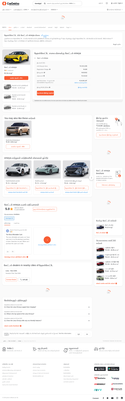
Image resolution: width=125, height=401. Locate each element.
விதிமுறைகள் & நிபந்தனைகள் (9, 373)
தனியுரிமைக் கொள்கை (7, 376)
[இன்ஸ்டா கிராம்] (117, 398)
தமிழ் (100, 3)
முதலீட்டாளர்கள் (6, 381)
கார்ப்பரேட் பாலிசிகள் (7, 379)
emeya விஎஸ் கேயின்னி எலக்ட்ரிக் (18, 192)
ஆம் (78, 334)
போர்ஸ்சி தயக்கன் (39, 181)
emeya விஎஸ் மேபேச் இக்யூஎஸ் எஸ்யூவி (76, 192)
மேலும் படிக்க (117, 44)
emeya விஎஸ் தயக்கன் (47, 192)
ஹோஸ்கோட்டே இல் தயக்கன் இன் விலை (47, 188)
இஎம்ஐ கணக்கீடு (82, 87)
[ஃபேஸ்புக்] (103, 398)
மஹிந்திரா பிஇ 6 (109, 247)
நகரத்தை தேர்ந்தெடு (115, 9)
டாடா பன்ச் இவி (109, 269)
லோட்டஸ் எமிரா (109, 225)
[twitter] (107, 398)
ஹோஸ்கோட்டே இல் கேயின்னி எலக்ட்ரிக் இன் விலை (18, 188)
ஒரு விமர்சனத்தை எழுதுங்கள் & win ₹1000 (45, 209)
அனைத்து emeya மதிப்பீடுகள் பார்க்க (15, 257)
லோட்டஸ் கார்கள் (101, 232)
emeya (4, 27)
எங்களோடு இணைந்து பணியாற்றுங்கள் (11, 370)
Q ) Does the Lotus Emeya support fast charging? (20, 307)
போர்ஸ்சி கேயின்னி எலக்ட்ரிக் (13, 181)
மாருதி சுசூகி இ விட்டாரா (112, 254)
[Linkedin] (122, 398)
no (87, 334)
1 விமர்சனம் (10, 70)
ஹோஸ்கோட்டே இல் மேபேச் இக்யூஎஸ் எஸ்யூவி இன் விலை (76, 188)
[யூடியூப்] (112, 398)
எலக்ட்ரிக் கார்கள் (110, 283)
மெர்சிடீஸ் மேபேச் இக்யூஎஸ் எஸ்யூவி (73, 181)
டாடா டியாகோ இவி (110, 276)
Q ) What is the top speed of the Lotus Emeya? (19, 314)
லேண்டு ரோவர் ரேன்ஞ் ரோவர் (13, 140)
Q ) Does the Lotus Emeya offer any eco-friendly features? (23, 320)
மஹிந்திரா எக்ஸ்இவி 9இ (112, 262)
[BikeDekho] (100, 378)
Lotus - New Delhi (11, 271)
